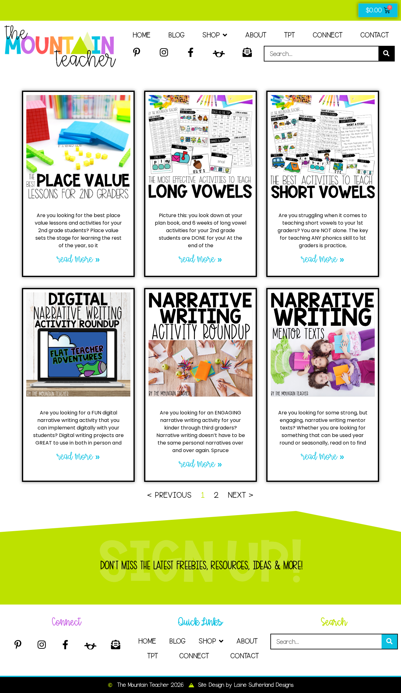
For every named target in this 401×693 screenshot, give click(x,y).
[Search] (386, 53)
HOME (141, 35)
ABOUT (255, 35)
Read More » (78, 259)
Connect (327, 35)
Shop (211, 35)
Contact (374, 35)
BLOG (176, 35)
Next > (240, 495)
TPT (289, 35)
